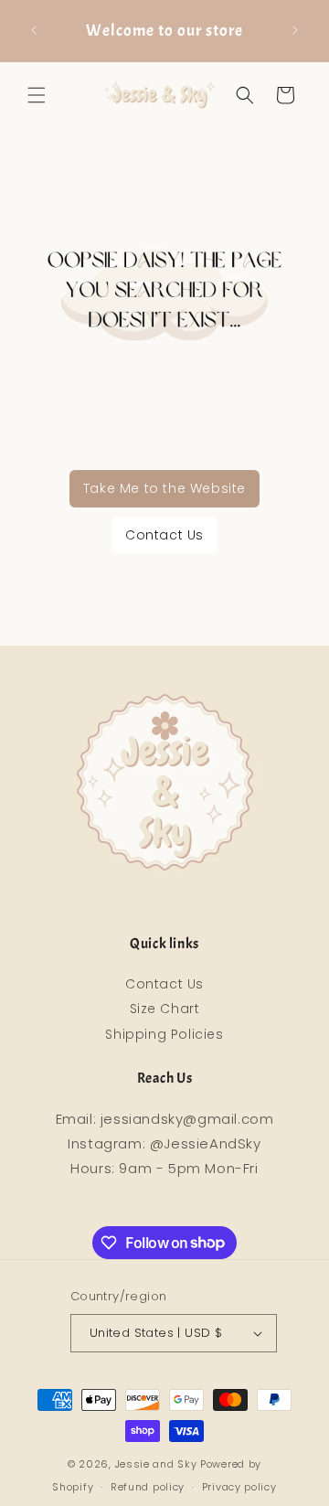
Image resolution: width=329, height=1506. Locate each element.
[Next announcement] (295, 30)
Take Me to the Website (164, 488)
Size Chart (165, 1008)
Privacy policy (239, 1486)
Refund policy (148, 1486)
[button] (36, 95)
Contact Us (164, 535)
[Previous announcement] (34, 30)
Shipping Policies (164, 1034)
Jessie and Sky (156, 1464)
